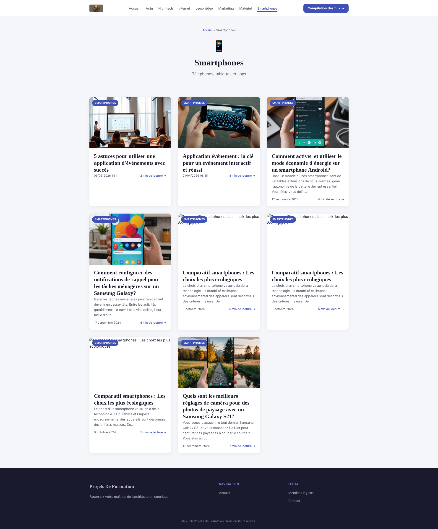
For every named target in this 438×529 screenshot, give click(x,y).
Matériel (245, 8)
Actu (149, 8)
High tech (165, 8)
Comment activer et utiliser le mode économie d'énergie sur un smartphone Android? (307, 163)
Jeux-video (204, 8)
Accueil (134, 8)
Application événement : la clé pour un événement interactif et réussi (218, 163)
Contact (294, 501)
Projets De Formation (111, 486)
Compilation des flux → (326, 8)
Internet (184, 8)
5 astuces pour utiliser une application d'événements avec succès (129, 163)
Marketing (226, 8)
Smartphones (267, 8)
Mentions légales (300, 493)
